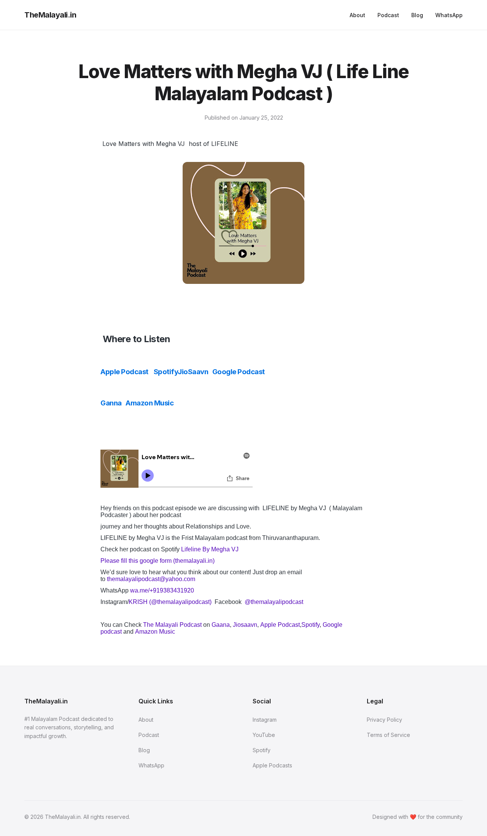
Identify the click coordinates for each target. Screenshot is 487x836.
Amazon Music (150, 403)
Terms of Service (388, 735)
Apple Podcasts (272, 765)
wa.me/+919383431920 (162, 590)
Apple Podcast (124, 371)
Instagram (265, 719)
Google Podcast (238, 371)
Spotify (166, 371)
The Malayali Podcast (172, 624)
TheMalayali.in (50, 14)
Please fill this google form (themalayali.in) (157, 560)
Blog (417, 15)
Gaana (221, 624)
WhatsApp (449, 15)
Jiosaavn (245, 624)
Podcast (388, 15)
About (357, 15)
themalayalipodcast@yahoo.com (152, 579)
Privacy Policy (384, 719)
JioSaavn (193, 371)
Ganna (111, 403)
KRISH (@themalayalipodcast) (171, 602)
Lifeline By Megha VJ (210, 549)
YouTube (264, 735)
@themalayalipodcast (274, 602)
